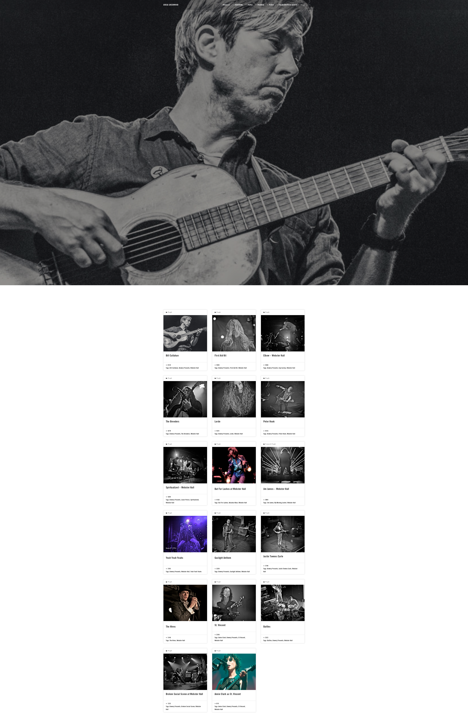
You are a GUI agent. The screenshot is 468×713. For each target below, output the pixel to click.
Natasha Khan (233, 503)
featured (268, 444)
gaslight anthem (235, 572)
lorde (232, 434)
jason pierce (185, 500)
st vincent (241, 637)
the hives (173, 640)
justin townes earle (285, 569)
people (170, 312)
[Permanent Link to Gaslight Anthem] (234, 534)
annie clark (222, 637)
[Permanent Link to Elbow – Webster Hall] (283, 333)
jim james (270, 503)
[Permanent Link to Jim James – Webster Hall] (283, 465)
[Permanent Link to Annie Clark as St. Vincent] (234, 672)
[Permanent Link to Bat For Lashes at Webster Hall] (234, 465)
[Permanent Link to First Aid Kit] (234, 333)
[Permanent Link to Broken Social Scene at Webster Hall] (185, 672)
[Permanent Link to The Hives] (185, 603)
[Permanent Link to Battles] (283, 603)
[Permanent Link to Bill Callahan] (185, 333)
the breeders (185, 434)
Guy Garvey (282, 368)
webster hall (194, 368)
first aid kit (234, 368)
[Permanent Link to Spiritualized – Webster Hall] (185, 465)
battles (269, 640)
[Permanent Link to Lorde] (234, 399)
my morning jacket (280, 503)
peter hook (282, 434)
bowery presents (184, 368)
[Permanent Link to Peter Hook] (283, 399)
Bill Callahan (174, 368)
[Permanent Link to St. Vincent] (234, 603)
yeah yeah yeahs (196, 572)
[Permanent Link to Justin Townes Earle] (283, 534)
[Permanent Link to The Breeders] (185, 399)
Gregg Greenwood (170, 5)
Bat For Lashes (223, 503)
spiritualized (194, 500)
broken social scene (188, 706)
